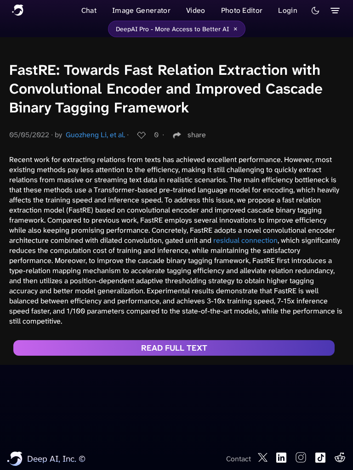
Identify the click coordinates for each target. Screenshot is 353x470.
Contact (238, 459)
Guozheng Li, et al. (95, 135)
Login (287, 10)
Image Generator (141, 10)
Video (195, 10)
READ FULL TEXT (174, 347)
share (197, 135)
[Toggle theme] (315, 10)
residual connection (245, 240)
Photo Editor (242, 10)
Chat (89, 10)
